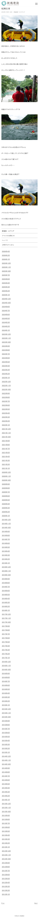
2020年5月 (6, 500)
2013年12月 (6, 803)
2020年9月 (6, 484)
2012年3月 (6, 886)
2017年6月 (6, 638)
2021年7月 (6, 448)
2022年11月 (6, 385)
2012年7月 (6, 870)
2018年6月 (6, 590)
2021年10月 (6, 437)
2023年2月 (6, 373)
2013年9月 (6, 815)
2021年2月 (6, 464)
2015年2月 (6, 748)
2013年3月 (6, 839)
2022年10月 (6, 389)
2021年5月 (6, 452)
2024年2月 (6, 326)
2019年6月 (6, 543)
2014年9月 (6, 768)
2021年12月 (6, 429)
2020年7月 (6, 492)
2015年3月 (6, 744)
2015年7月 (6, 728)
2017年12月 (6, 614)
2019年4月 (6, 551)
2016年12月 (6, 661)
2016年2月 (6, 701)
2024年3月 (6, 322)
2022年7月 (6, 401)
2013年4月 (6, 835)
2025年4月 (6, 283)
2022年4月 (6, 413)
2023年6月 (6, 358)
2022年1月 (6, 425)
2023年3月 (6, 370)
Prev (3, 903)
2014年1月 (6, 799)
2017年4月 (6, 646)
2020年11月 (6, 476)
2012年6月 (6, 874)
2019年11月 (6, 523)
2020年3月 (6, 508)
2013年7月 (6, 823)
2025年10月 (6, 271)
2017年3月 (6, 650)
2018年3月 (6, 602)
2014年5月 (6, 784)
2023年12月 (6, 334)
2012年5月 (6, 878)
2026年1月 (6, 259)
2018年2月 (6, 606)
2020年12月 (6, 472)
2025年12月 (6, 263)
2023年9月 (6, 346)
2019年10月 (6, 527)
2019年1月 (6, 563)
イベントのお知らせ (8, 236)
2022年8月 (6, 397)
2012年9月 (6, 863)
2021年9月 (6, 441)
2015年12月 (6, 709)
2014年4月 (6, 788)
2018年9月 (6, 579)
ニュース (5, 240)
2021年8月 (6, 444)
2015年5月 (6, 736)
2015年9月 (6, 721)
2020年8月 (6, 488)
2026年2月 (6, 255)
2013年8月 (6, 819)
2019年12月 (6, 519)
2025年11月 (6, 267)
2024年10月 (6, 302)
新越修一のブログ (19, 12)
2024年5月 (6, 318)
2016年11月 (6, 665)
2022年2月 (6, 421)
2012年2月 (6, 890)
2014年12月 (6, 756)
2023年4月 (6, 366)
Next (36, 903)
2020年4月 (6, 504)
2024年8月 (6, 306)
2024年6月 (6, 314)
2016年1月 (6, 705)
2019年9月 (6, 531)
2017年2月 (6, 654)
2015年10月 (6, 717)
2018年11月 (6, 571)
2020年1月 (6, 515)
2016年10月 (6, 669)
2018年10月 (6, 575)
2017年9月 (6, 626)
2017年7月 (6, 634)
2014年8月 (6, 772)
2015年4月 (6, 740)
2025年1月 (6, 295)
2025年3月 (6, 287)
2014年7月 (6, 776)
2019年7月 (6, 539)
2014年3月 (6, 792)
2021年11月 (6, 433)
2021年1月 (6, 468)
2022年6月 (6, 405)
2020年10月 (6, 480)
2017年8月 (6, 630)
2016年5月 (6, 689)
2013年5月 (6, 831)
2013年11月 (6, 807)
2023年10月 (6, 342)
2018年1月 (6, 610)
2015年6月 (6, 732)
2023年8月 (6, 350)
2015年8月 (6, 725)
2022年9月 (6, 393)
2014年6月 (6, 780)
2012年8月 (6, 867)
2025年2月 (6, 291)
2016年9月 (6, 673)
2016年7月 (6, 681)
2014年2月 (6, 796)
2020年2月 (6, 512)
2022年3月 (6, 417)
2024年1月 (6, 330)
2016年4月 (6, 693)
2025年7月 (6, 275)
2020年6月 (6, 496)
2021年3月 (6, 460)
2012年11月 (6, 855)
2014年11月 (6, 760)
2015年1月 (6, 752)
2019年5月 (6, 547)
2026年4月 (6, 251)
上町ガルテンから (8, 245)
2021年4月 (6, 456)
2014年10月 (6, 764)
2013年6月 (6, 827)
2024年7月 (6, 310)
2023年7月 (6, 354)
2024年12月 (6, 298)
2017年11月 (6, 618)
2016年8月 (6, 677)
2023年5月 (6, 362)
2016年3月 (6, 697)
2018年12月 (6, 567)
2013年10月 (6, 811)
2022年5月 (6, 409)
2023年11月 (6, 338)
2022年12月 (6, 381)
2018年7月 (6, 586)
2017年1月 (6, 657)
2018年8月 (6, 583)
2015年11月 (6, 713)
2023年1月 (6, 377)
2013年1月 (6, 847)
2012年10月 (6, 859)
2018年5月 (6, 594)
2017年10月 (6, 622)
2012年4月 (6, 882)
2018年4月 (6, 598)
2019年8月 (6, 535)
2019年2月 (6, 559)
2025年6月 (6, 279)
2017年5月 (6, 642)
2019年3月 (6, 555)
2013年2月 (6, 843)
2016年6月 (6, 685)
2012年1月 (6, 894)
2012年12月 (6, 851)
